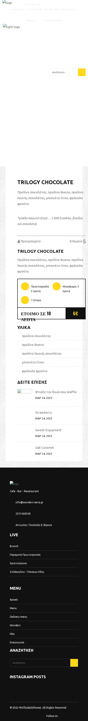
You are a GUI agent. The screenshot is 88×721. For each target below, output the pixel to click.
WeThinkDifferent (30, 707)
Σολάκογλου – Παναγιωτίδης (27, 571)
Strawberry (43, 412)
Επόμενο (76, 241)
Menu (13, 608)
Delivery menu (18, 616)
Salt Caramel (44, 447)
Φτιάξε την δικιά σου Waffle (56, 392)
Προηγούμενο (30, 241)
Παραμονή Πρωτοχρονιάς (25, 554)
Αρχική (14, 599)
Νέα (12, 633)
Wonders (15, 625)
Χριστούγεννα (18, 563)
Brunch (14, 546)
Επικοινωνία (17, 642)
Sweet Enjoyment (48, 430)
